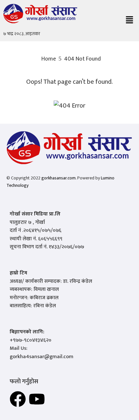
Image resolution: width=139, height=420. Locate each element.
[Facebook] (18, 399)
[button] (129, 21)
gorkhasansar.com (58, 178)
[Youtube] (37, 399)
